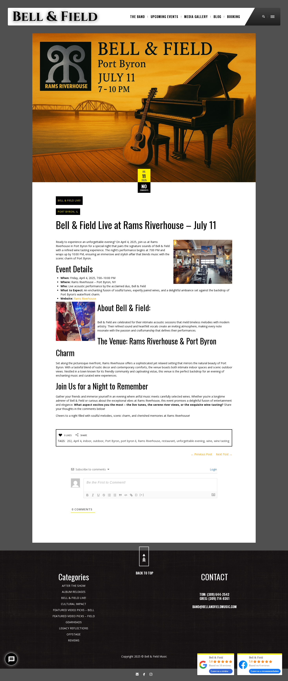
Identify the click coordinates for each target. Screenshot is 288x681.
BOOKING (233, 16)
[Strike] (104, 495)
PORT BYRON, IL (68, 211)
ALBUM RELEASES (73, 592)
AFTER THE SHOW (73, 586)
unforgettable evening (191, 441)
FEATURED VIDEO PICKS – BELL (73, 610)
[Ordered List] (109, 495)
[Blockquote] (120, 495)
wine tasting (221, 441)
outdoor (98, 441)
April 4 (77, 441)
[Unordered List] (115, 495)
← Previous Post (201, 454)
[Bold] (87, 495)
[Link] (131, 495)
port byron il (128, 441)
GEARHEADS (74, 622)
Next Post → (224, 454)
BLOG (217, 16)
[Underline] (98, 495)
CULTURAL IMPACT (73, 604)
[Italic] (93, 495)
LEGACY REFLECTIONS (73, 628)
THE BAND (137, 16)
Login (213, 469)
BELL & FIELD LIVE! (69, 200)
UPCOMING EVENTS (164, 16)
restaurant (168, 441)
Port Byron (112, 441)
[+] (142, 494)
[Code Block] (126, 495)
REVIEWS (73, 640)
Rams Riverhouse (85, 298)
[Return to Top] (144, 556)
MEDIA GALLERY (196, 16)
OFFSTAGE (74, 634)
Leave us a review (219, 671)
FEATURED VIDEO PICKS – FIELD (74, 616)
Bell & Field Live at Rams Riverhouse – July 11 (136, 224)
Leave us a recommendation (265, 671)
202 (69, 441)
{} (136, 494)
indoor (87, 441)
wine (209, 441)
